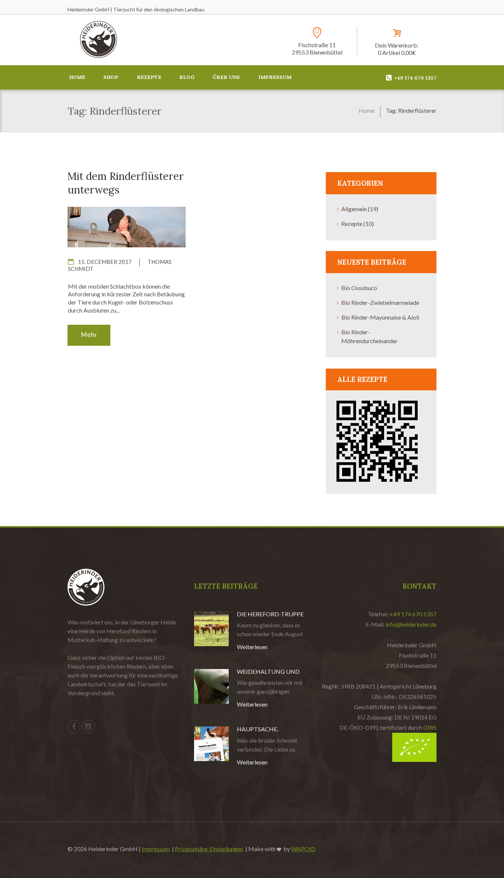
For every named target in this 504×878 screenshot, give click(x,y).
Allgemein (354, 208)
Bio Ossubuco (359, 287)
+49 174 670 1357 (413, 613)
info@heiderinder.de (411, 624)
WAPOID (303, 848)
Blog (186, 77)
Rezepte (149, 77)
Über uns (226, 77)
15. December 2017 (105, 261)
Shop (110, 77)
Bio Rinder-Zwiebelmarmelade (380, 302)
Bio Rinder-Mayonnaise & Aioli (380, 317)
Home (77, 77)
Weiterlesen (252, 646)
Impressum (274, 77)
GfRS (429, 727)
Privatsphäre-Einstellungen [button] (209, 848)
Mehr (89, 334)
